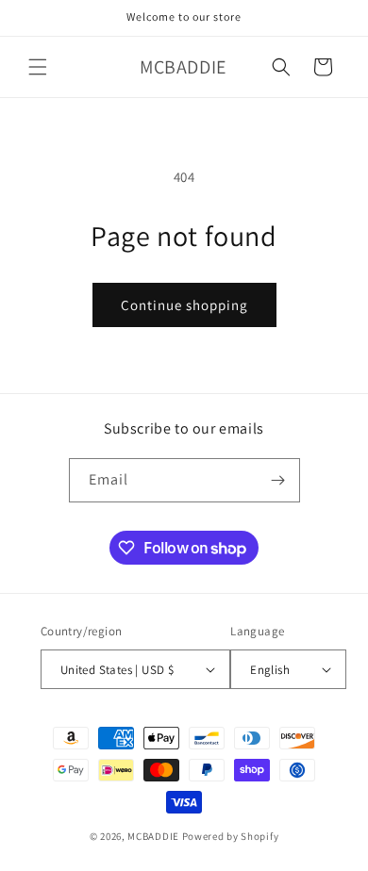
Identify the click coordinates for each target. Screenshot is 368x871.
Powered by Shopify (230, 836)
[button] (38, 67)
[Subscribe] (278, 480)
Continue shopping (184, 305)
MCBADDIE (153, 836)
